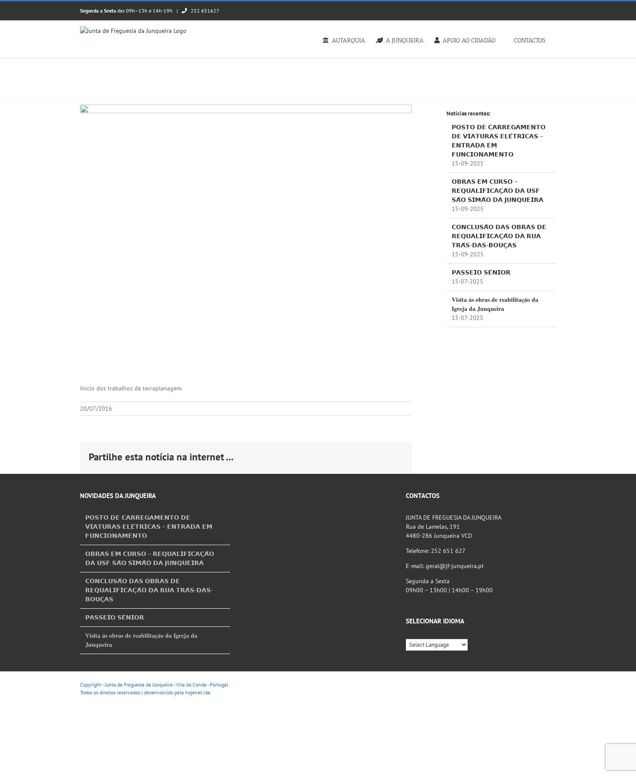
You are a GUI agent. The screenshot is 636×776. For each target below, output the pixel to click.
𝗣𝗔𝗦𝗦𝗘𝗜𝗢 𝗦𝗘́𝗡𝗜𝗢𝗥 (481, 272)
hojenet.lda (197, 692)
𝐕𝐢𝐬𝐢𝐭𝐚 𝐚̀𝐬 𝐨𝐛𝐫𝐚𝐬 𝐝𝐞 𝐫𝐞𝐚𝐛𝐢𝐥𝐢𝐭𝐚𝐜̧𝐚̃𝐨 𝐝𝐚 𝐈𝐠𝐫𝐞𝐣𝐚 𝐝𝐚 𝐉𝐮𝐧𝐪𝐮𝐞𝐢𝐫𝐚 (141, 640)
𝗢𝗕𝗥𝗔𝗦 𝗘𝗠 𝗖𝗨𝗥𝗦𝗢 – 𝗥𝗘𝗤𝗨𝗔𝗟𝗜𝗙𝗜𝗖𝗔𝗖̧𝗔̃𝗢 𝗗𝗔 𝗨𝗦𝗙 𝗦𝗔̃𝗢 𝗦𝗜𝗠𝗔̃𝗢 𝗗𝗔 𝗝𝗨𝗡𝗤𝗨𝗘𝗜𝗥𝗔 (497, 191)
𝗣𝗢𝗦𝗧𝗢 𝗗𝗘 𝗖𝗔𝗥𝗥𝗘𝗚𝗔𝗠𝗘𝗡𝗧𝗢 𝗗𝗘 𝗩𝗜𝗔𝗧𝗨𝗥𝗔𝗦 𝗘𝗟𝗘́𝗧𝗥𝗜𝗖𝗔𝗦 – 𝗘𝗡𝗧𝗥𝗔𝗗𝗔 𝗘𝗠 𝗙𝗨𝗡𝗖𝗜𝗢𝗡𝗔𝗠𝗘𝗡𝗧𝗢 (148, 527)
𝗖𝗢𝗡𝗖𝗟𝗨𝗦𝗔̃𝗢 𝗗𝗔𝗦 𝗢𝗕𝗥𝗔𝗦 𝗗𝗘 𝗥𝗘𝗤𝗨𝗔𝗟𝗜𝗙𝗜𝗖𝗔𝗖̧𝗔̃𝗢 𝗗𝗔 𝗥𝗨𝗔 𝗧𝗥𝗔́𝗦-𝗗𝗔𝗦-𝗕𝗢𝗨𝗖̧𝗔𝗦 (499, 236)
